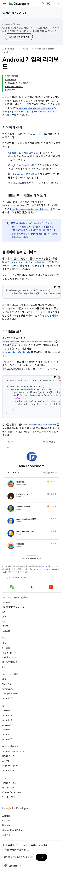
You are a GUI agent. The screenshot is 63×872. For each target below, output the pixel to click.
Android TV (7, 698)
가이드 (8, 52)
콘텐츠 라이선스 (45, 566)
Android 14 (7, 725)
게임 (4, 643)
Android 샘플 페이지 (27, 174)
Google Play (28, 49)
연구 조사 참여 (8, 797)
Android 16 (7, 715)
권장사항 (51, 315)
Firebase (6, 825)
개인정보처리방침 (10, 662)
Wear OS (6, 684)
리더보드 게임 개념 (35, 134)
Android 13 (7, 729)
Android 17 (7, 710)
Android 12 (7, 734)
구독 (41, 857)
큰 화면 (5, 679)
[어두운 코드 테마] (55, 287)
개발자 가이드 (8, 756)
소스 (4, 616)
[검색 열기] (43, 3)
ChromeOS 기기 (9, 688)
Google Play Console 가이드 (22, 165)
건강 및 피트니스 (9, 652)
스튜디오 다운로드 (10, 765)
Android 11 (7, 739)
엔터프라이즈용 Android (13, 607)
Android (6, 602)
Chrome (6, 820)
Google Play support (11, 792)
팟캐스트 (6, 631)
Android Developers (10, 49)
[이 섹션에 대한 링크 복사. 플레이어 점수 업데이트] (39, 252)
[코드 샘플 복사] (59, 287)
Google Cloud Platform (13, 830)
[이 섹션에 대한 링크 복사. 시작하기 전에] (25, 128)
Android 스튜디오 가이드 (13, 751)
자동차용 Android (10, 693)
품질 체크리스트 (16, 183)
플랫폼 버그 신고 (9, 782)
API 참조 (6, 761)
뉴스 (4, 621)
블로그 (5, 626)
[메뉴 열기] (5, 3)
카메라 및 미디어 (9, 657)
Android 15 (7, 720)
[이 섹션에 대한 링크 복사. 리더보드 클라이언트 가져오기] (49, 196)
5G (3, 667)
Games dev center (14, 13)
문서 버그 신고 (8, 787)
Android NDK (8, 770)
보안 (4, 612)
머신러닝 (6, 648)
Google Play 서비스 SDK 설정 (23, 152)
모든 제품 (6, 834)
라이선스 (24, 845)
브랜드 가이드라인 (39, 845)
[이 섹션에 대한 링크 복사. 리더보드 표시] (25, 332)
